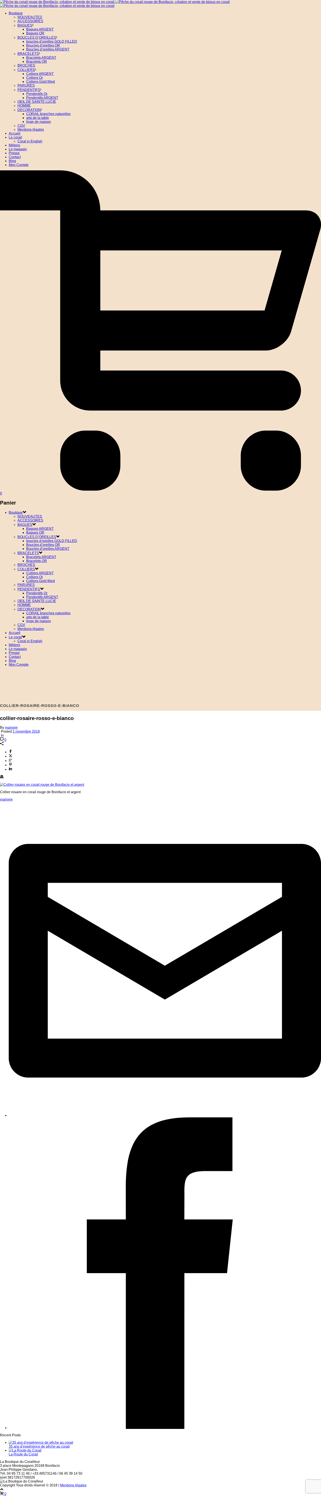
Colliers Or (34, 78)
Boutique (16, 13)
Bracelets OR (36, 61)
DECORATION (29, 110)
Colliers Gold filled (40, 81)
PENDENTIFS (28, 90)
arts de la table (37, 118)
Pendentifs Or (36, 94)
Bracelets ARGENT (41, 57)
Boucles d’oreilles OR (43, 45)
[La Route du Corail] (25, 1450)
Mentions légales (30, 129)
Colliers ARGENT (40, 74)
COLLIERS (26, 70)
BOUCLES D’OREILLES (36, 37)
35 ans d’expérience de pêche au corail (39, 1446)
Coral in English (29, 141)
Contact (15, 157)
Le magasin (18, 149)
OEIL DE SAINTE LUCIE (36, 101)
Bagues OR (35, 33)
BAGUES (24, 25)
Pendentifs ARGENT (42, 98)
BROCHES (26, 65)
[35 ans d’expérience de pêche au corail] (41, 1442)
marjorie (11, 727)
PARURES (26, 85)
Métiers (14, 145)
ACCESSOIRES (30, 21)
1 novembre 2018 (26, 731)
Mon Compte (19, 165)
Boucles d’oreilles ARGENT (47, 49)
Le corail (15, 137)
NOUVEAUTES (29, 17)
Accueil (14, 133)
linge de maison (38, 122)
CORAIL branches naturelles (48, 114)
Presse (14, 153)
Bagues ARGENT (40, 29)
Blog (12, 161)
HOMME (24, 105)
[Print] (1, 777)
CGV (21, 125)
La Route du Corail (23, 1454)
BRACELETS (28, 54)
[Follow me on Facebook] (165, 1428)
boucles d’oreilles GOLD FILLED (51, 41)
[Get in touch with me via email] (165, 1115)
